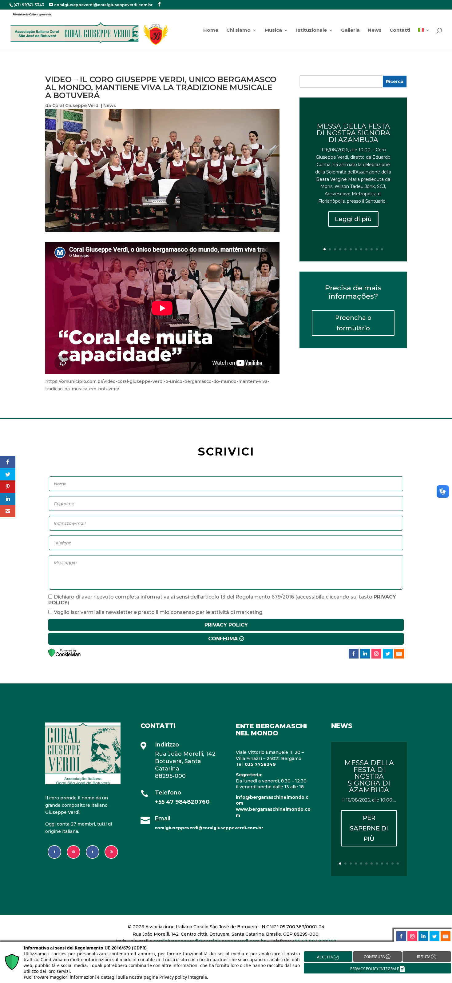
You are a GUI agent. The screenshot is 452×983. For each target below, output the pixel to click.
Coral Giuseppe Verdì (76, 105)
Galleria (350, 30)
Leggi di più (353, 219)
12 (382, 249)
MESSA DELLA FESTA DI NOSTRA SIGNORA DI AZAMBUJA (353, 133)
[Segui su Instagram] (73, 852)
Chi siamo (238, 30)
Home (210, 30)
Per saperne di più (369, 828)
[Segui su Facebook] (54, 852)
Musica (273, 30)
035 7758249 (260, 764)
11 (377, 249)
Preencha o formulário (353, 323)
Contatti (400, 30)
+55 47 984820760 (182, 801)
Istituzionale (311, 30)
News (375, 30)
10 (372, 249)
